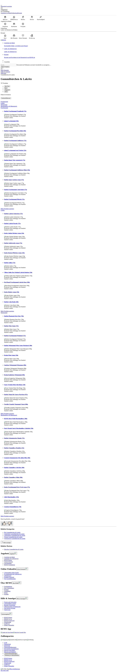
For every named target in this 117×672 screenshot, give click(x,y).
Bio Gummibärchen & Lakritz (12, 532)
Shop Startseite (5, 70)
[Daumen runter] (10, 523)
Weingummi (4, 104)
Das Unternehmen (9, 588)
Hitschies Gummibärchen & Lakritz (13, 549)
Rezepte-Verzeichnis (9, 605)
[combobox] (9, 65)
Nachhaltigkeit (8, 586)
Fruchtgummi (4, 101)
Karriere (6, 589)
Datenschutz (7, 644)
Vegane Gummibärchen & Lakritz (13, 537)
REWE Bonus (8, 560)
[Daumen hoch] (4, 523)
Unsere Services (8, 561)
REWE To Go (8, 619)
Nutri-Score (7, 609)
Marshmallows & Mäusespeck (9, 106)
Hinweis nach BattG (9, 650)
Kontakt (6, 594)
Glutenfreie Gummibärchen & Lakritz (14, 534)
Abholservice (7, 575)
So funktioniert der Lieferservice (13, 574)
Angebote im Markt (9, 557)
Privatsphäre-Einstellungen (11, 648)
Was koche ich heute (9, 608)
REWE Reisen (8, 617)
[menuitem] (5, 18)
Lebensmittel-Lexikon (10, 603)
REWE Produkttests (9, 565)
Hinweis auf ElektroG (10, 652)
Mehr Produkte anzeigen (7, 208)
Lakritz (3, 103)
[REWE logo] (3, 40)
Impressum (7, 645)
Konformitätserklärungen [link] (11, 653)
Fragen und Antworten (10, 602)
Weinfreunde (7, 622)
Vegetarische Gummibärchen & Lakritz (14, 538)
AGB (5, 642)
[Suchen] (50, 65)
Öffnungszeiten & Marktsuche (12, 606)
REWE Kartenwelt (9, 620)
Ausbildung (7, 591)
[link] (60, 44)
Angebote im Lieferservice (11, 558)
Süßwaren (3, 73)
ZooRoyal (7, 623)
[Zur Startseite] (6, 3)
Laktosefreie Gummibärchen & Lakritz (14, 535)
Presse (6, 592)
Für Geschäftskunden (10, 578)
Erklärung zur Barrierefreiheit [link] (12, 655)
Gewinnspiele (8, 563)
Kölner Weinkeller (9, 625)
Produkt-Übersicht (9, 577)
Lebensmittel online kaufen (11, 572)
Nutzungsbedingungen (10, 647)
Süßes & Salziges (5, 71)
